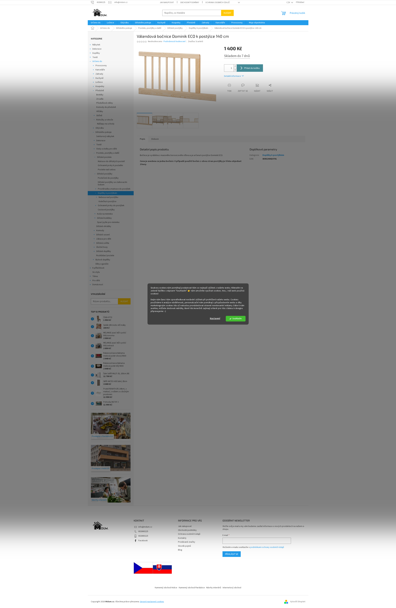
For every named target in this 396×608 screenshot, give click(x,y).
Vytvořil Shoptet (297, 601)
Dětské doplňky (103, 251)
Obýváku (100, 128)
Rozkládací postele (105, 255)
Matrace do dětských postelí (111, 161)
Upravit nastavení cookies (152, 601)
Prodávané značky (186, 542)
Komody (100, 230)
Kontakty (182, 538)
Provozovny (101, 65)
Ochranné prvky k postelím (110, 165)
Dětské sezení (103, 234)
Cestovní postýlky (106, 209)
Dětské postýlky (104, 173)
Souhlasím (237, 318)
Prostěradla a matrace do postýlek (114, 188)
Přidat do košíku (252, 68)
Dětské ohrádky (103, 226)
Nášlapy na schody (105, 123)
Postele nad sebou (106, 169)
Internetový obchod (232, 587)
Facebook (143, 540)
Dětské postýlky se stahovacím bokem (112, 183)
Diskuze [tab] (155, 139)
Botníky (99, 94)
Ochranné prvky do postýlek (111, 205)
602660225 (143, 531)
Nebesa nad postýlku (108, 197)
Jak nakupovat (167, 2)
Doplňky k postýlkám (107, 193)
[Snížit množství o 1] (235, 70)
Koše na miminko (105, 213)
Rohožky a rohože (104, 119)
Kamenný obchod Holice (166, 587)
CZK (288, 2)
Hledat (227, 12)
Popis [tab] (142, 139)
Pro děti (96, 280)
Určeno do (97, 61)
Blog (180, 549)
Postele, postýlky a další (107, 153)
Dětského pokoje (104, 132)
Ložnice (99, 82)
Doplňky (96, 53)
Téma (95, 276)
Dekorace (96, 48)
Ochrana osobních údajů (217, 2)
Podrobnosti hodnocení (174, 41)
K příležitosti (98, 268)
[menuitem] (96, 22)
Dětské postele (104, 157)
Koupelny (100, 86)
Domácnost (97, 284)
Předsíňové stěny (104, 103)
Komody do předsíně (106, 107)
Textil (95, 57)
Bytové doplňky (103, 259)
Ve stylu (96, 272)
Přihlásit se (231, 554)
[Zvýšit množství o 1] (235, 66)
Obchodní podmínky (189, 2)
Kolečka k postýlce (107, 201)
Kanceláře (100, 69)
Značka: (195, 41)
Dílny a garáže (102, 263)
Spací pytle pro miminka (108, 222)
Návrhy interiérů (213, 587)
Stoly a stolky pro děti (106, 148)
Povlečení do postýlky (108, 178)
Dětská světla (102, 243)
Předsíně (100, 90)
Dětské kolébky (104, 218)
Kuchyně (99, 78)
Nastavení (215, 318)
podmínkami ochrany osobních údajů (267, 547)
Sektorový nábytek (105, 136)
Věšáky (99, 111)
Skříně (99, 115)
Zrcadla (99, 99)
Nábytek (96, 44)
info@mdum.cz (145, 526)
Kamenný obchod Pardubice (192, 587)
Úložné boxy (102, 247)
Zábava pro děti (103, 238)
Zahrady (99, 73)
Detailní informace (232, 76)
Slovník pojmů (184, 546)
